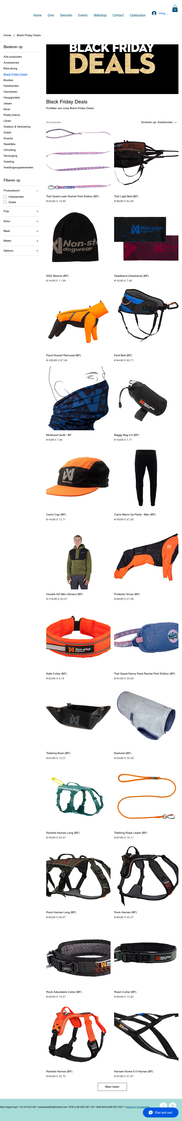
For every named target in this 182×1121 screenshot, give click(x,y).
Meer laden (112, 1086)
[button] (175, 8)
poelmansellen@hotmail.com (52, 1107)
